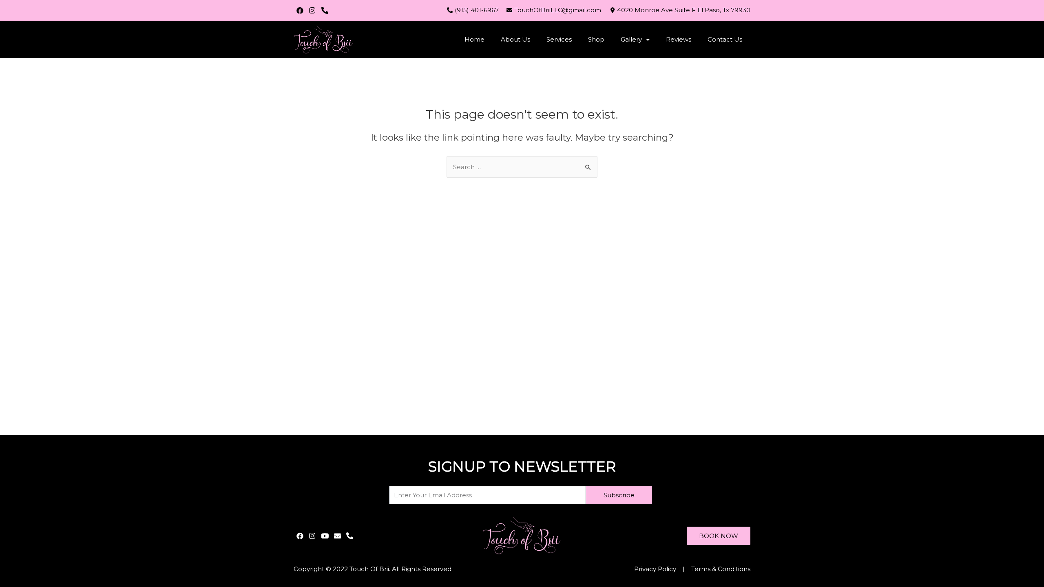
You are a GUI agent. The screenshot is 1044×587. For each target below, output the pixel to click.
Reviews (678, 39)
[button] (718, 536)
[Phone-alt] (325, 10)
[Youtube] (325, 536)
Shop (596, 39)
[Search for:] (522, 167)
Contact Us (725, 39)
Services (559, 39)
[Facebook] (300, 10)
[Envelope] (337, 536)
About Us (515, 39)
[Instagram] (312, 10)
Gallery (631, 39)
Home (474, 39)
